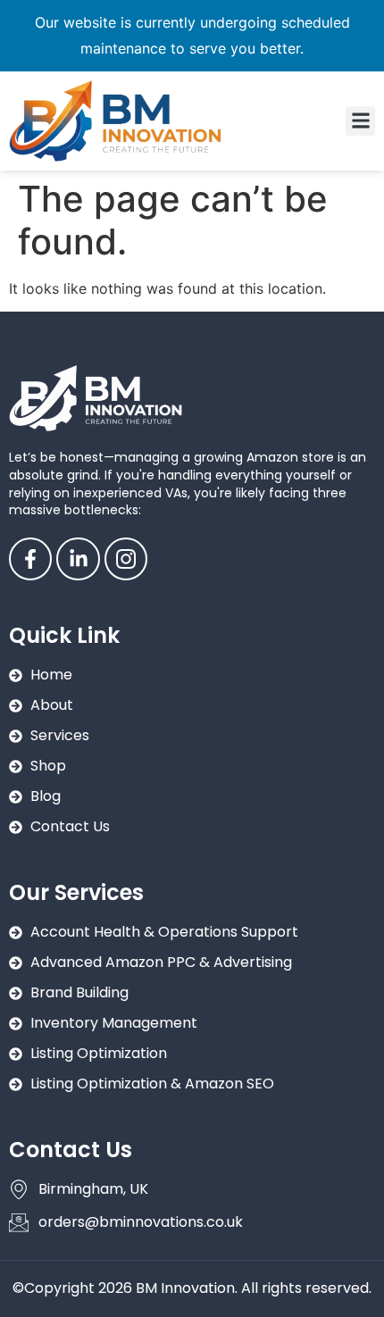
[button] (360, 121)
